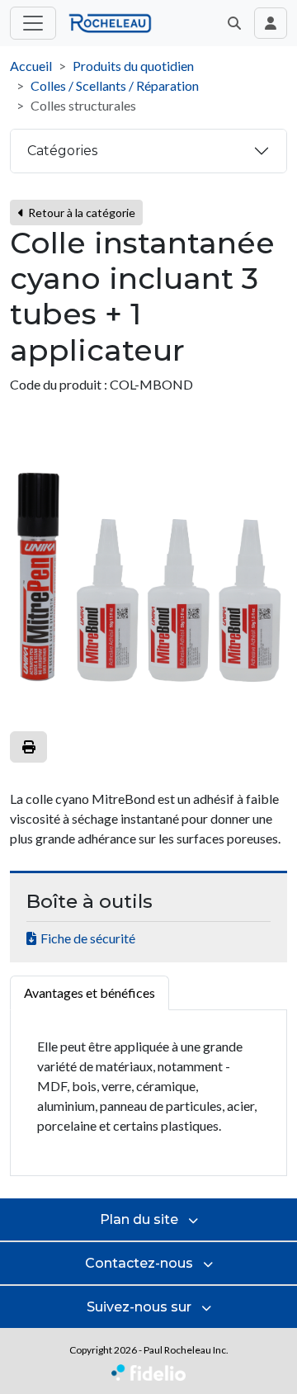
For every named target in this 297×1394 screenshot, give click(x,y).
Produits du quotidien (133, 65)
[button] (234, 23)
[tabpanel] (148, 1093)
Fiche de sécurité (87, 938)
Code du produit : (58, 384)
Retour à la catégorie (80, 213)
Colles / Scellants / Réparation (115, 85)
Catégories (62, 150)
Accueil (31, 65)
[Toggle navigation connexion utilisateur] (270, 23)
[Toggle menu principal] (33, 23)
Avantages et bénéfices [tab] (89, 992)
